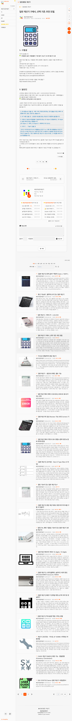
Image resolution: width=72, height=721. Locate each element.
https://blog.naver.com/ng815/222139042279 (31, 75)
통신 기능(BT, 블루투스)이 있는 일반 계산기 (51, 294)
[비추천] (56, 169)
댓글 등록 (60, 238)
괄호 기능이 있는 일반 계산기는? (48, 485)
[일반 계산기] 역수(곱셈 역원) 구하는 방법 (50, 616)
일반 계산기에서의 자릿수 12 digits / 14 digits (52, 552)
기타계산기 (3, 27)
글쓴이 (21, 238)
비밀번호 (30, 238)
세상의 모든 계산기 (5, 9)
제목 (38, 263)
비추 (54, 263)
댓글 (49, 263)
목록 (42, 249)
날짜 (41, 263)
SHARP (3, 21)
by (4, 719)
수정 (44, 263)
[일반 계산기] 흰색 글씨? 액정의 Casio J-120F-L (53, 274)
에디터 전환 (59, 226)
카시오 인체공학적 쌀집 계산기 (47, 356)
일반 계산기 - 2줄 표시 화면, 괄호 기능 (49, 373)
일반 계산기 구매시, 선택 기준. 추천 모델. (50, 335)
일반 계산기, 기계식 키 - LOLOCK (48, 315)
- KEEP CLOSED (67, 260)
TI (1, 12)
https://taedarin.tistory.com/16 (27, 81)
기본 (35, 263)
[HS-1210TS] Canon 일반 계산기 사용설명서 (52, 680)
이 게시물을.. (60, 156)
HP (1, 18)
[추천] (28, 169)
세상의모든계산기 (28, 17)
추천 (52, 263)
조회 (46, 263)
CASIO (2, 15)
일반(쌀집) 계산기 (5, 24)
